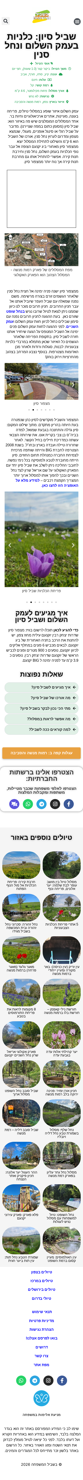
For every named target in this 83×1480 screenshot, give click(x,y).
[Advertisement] (41, 199)
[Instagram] (55, 804)
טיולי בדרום (41, 1298)
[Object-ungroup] (14, 804)
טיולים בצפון (41, 1272)
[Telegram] (41, 804)
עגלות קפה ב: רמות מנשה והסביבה (42, 753)
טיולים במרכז (41, 1281)
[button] (77, 21)
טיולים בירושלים (41, 1289)
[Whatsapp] (28, 804)
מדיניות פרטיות (41, 1321)
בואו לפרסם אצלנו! (41, 1338)
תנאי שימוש (41, 1312)
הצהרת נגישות (42, 1329)
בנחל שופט (16, 311)
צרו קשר (41, 1356)
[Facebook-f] (69, 804)
